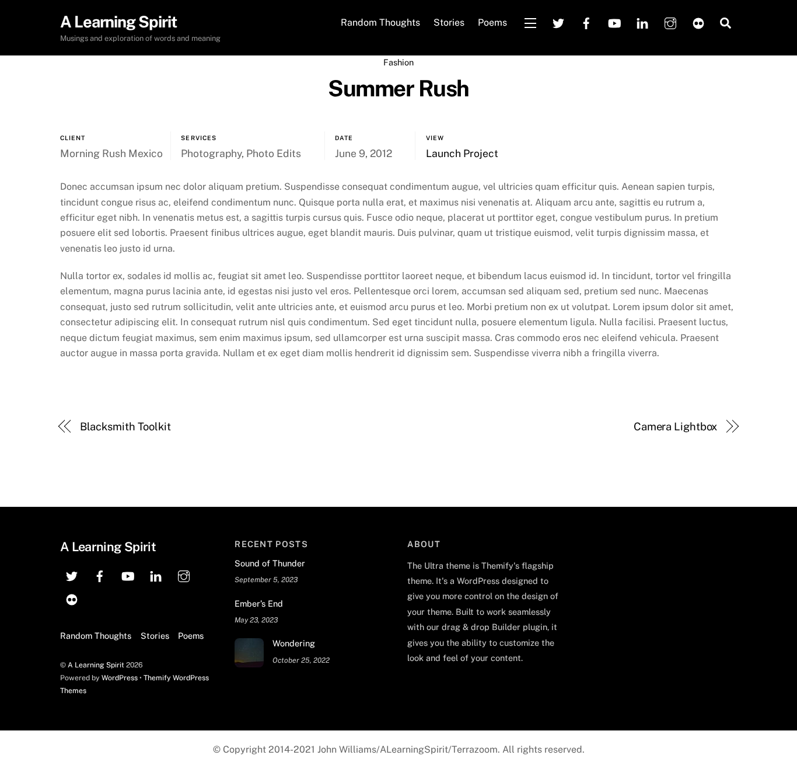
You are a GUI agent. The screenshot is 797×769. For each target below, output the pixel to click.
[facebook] (586, 21)
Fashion (398, 62)
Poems (492, 22)
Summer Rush (398, 88)
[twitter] (558, 21)
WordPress (120, 677)
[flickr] (698, 21)
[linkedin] (642, 21)
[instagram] (670, 21)
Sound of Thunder (270, 563)
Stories (449, 22)
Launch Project (462, 153)
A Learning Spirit (96, 664)
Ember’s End (259, 603)
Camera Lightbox (676, 426)
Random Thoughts (380, 22)
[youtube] (614, 21)
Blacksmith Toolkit (125, 426)
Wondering (293, 643)
